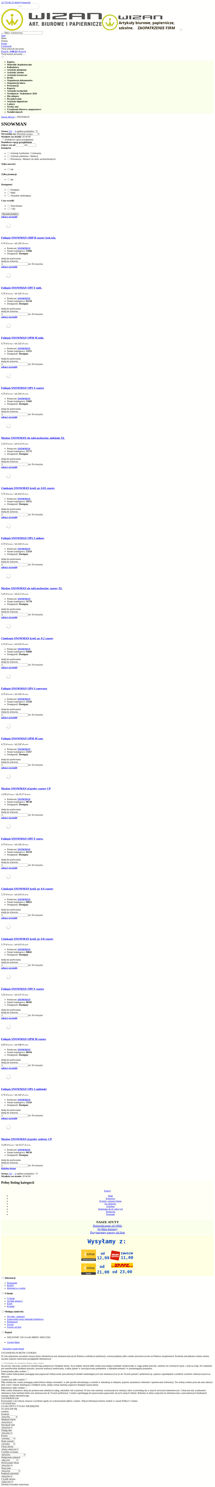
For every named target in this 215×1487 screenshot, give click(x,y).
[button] (6, 148)
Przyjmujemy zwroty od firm (107, 1232)
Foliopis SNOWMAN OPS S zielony (22, 538)
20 (23, 136)
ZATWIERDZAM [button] (10, 1398)
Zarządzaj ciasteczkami (13, 1348)
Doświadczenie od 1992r (107, 1225)
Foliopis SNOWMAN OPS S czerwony (24, 688)
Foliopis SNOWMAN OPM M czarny (23, 1039)
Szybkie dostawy (108, 1229)
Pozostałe (110, 1214)
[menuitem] (110, 62)
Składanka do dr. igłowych (110, 1209)
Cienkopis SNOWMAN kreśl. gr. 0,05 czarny (28, 488)
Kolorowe (110, 1198)
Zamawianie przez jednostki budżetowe (25, 1319)
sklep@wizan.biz (22, 2)
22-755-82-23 (7, 2)
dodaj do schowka (9, 261)
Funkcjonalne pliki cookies (13, 1371)
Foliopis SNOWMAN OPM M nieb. (22, 337)
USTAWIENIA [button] (8, 1403)
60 (29, 136)
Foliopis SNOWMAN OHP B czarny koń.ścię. (28, 237)
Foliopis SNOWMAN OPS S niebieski (24, 1089)
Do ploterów (110, 1204)
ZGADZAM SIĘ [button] (9, 1409)
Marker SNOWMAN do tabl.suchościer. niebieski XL (33, 438)
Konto (4, 43)
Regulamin (12, 1283)
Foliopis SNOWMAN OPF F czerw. (22, 838)
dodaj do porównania (11, 258)
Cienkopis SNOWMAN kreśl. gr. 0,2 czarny (27, 638)
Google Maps (13, 1342)
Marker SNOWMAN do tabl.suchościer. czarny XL (31, 588)
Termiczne (110, 1211)
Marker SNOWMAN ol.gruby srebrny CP (26, 1139)
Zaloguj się (10, 6)
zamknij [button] (4, 1411)
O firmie (11, 1298)
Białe (110, 1196)
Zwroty (10, 1324)
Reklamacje (12, 1322)
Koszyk (13, 51)
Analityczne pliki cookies (13, 1379)
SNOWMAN (24, 248)
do (26, 145)
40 (26, 136)
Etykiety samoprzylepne (110, 1201)
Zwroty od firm (14, 1327)
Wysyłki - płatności (16, 1316)
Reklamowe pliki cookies (13, 1388)
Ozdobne (110, 1206)
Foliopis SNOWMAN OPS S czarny (22, 387)
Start (3, 35)
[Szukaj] (2, 33)
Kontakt (10, 1306)
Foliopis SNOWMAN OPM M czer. (22, 738)
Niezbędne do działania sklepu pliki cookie (24, 1363)
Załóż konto (30, 6)
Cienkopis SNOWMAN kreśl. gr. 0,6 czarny (27, 888)
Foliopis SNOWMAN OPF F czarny (22, 988)
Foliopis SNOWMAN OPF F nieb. (21, 287)
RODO (10, 1285)
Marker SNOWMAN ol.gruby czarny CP (26, 788)
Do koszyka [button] (37, 264)
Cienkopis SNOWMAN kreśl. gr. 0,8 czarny (27, 938)
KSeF (9, 1303)
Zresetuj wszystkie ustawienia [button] (15, 1484)
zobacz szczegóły (9, 217)
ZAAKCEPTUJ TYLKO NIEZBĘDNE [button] (20, 1406)
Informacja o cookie (16, 1288)
